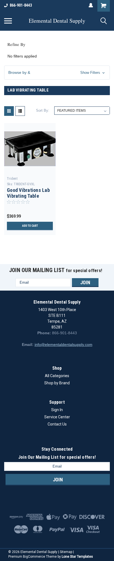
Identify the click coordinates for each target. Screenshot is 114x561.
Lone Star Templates (77, 557)
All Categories (57, 376)
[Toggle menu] (8, 21)
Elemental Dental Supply (57, 20)
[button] (57, 73)
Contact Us (57, 424)
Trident (12, 179)
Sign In (57, 410)
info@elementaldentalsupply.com (63, 344)
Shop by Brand (57, 383)
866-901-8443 (21, 5)
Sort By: (42, 110)
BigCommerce (34, 557)
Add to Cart (30, 225)
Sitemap (66, 552)
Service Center (57, 417)
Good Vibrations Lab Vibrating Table (28, 193)
